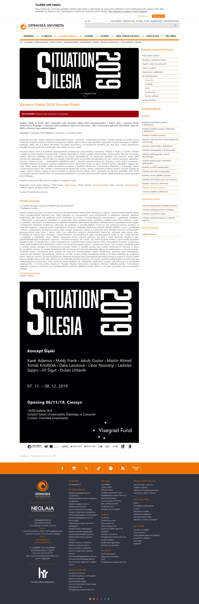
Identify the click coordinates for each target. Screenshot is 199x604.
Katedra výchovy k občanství (155, 184)
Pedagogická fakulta (71, 42)
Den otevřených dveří (109, 504)
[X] (86, 468)
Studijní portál (156, 21)
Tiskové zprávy (139, 533)
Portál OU (105, 518)
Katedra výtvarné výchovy (110, 42)
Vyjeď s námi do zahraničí (154, 64)
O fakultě (48, 36)
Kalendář (137, 544)
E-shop (136, 509)
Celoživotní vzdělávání (152, 72)
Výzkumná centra (150, 199)
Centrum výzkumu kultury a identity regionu (158, 219)
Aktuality (138, 42)
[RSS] (123, 468)
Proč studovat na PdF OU (111, 501)
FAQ (103, 559)
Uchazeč (91, 36)
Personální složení (150, 56)
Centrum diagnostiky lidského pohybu (159, 206)
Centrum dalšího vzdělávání (155, 192)
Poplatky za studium (109, 534)
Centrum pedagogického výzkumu (158, 210)
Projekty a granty (141, 487)
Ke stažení (138, 541)
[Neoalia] (42, 509)
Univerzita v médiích (142, 538)
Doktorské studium (108, 498)
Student (107, 36)
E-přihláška (105, 484)
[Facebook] (62, 468)
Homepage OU (75, 484)
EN (89, 21)
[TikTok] (98, 468)
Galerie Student (149, 100)
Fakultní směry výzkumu (143, 485)
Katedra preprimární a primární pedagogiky (156, 162)
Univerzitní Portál (171, 21)
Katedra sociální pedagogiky (155, 167)
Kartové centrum (75, 587)
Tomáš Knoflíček (100, 185)
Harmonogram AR (108, 526)
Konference (150, 92)
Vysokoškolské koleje (77, 581)
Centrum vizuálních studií (153, 214)
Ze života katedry (127, 42)
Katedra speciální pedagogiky (156, 171)
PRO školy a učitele (141, 511)
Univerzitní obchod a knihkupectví (82, 576)
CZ (86, 21)
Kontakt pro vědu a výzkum (145, 493)
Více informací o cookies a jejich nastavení (127, 11)
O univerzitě (28, 42)
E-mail (146, 21)
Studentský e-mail (108, 521)
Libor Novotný (131, 185)
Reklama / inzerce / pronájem (145, 520)
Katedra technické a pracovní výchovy (159, 180)
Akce (147, 88)
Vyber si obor (106, 487)
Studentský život (107, 507)
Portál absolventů (108, 554)
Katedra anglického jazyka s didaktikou (154, 123)
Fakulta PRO (154, 36)
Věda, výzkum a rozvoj (129, 36)
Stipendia (105, 532)
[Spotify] (111, 468)
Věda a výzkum (149, 68)
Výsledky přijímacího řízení (112, 493)
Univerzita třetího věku (142, 517)
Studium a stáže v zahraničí (112, 529)
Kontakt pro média (141, 530)
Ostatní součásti (150, 228)
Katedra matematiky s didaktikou (157, 146)
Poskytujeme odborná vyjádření (146, 535)
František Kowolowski (30, 273)
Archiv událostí (152, 96)
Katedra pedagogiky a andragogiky (158, 150)
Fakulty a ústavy (56, 42)
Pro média (171, 36)
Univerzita (30, 36)
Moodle (139, 21)
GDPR (136, 503)
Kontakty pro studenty (110, 545)
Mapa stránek (116, 21)
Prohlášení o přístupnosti (144, 506)
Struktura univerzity (41, 42)
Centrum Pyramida (76, 579)
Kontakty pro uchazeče (110, 509)
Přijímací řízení (107, 490)
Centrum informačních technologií (82, 584)
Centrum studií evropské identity (81, 559)
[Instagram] (74, 468)
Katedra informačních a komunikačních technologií (160, 141)
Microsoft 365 (129, 21)
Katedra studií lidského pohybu (156, 175)
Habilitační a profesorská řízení (146, 490)
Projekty (149, 84)
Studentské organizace (110, 543)
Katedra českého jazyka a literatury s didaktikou (158, 130)
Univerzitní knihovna (77, 573)
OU (21, 42)
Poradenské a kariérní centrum (81, 590)
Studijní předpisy (108, 540)
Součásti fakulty (70, 36)
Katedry (96, 42)
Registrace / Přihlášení (110, 557)
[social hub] (136, 468)
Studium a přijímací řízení (154, 60)
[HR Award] (42, 575)
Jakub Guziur (70, 185)
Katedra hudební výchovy (154, 135)
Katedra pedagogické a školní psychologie (156, 155)
